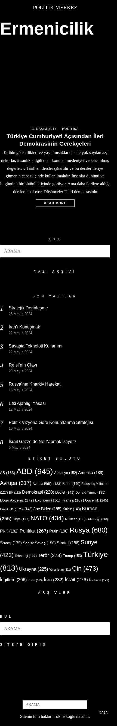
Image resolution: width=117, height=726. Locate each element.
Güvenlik (96, 500)
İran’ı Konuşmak (24, 327)
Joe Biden (47, 508)
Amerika (90, 472)
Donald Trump (90, 492)
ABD (34, 471)
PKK (9, 531)
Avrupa (16, 483)
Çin (85, 568)
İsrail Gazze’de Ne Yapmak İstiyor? (43, 441)
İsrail (76, 579)
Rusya (89, 530)
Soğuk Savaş (39, 543)
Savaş (11, 543)
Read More (55, 203)
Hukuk (8, 509)
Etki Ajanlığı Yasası (27, 403)
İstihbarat (99, 580)
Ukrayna (33, 569)
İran (54, 579)
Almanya (65, 473)
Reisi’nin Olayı (23, 365)
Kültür (72, 509)
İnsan (35, 580)
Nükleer (75, 519)
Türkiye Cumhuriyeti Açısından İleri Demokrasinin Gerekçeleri (55, 140)
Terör (50, 555)
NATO (47, 518)
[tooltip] (46, 693)
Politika (70, 128)
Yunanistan (60, 569)
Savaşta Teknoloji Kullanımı (35, 346)
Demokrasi (38, 492)
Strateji (68, 542)
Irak (24, 509)
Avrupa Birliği (47, 484)
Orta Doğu (97, 519)
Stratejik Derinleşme (28, 308)
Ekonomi (47, 500)
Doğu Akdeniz (17, 500)
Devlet (64, 492)
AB (7, 472)
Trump (72, 556)
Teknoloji (26, 556)
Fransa (72, 500)
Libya (21, 519)
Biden (71, 484)
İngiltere (13, 579)
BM (15, 492)
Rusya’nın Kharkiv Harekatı (35, 384)
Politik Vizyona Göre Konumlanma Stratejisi (51, 422)
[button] (103, 251)
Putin (59, 531)
